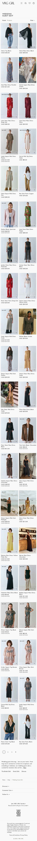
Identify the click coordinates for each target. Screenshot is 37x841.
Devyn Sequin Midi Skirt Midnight (8, 518)
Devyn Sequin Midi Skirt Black (26, 630)
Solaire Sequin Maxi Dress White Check (27, 301)
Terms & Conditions (14, 835)
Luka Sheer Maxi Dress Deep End (8, 121)
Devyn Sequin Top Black (8, 630)
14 (7, 46)
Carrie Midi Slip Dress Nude (26, 157)
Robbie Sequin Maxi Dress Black (27, 593)
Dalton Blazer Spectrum (8, 229)
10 (11, 44)
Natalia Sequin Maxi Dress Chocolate (9, 481)
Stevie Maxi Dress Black (26, 51)
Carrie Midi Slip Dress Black (8, 705)
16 (11, 46)
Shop (9, 780)
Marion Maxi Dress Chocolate (25, 556)
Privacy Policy (24, 835)
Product (9, 20)
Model (4, 20)
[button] (34, 3)
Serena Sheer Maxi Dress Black (26, 265)
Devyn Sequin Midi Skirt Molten (8, 374)
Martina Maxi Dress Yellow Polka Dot (9, 556)
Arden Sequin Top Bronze (9, 667)
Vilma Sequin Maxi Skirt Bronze (26, 667)
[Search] (26, 3)
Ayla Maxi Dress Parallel (8, 85)
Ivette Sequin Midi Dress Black (26, 705)
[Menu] (21, 3)
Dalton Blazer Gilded (25, 336)
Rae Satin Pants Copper (26, 193)
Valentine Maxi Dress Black (9, 592)
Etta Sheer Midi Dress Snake (7, 410)
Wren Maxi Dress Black (26, 409)
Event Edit (16, 771)
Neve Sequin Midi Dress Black (26, 481)
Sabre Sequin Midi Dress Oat (8, 194)
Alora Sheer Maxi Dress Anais (26, 518)
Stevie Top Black (6, 51)
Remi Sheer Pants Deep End (9, 300)
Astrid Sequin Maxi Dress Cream (27, 85)
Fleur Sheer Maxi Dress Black (8, 445)
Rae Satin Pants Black (25, 742)
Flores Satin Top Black (8, 742)
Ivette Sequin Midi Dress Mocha (8, 157)
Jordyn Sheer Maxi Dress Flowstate (8, 265)
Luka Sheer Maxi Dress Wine (26, 121)
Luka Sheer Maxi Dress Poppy (26, 230)
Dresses (24, 771)
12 (13, 44)
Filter (31, 20)
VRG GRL (20, 838)
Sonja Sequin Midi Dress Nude (8, 337)
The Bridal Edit (6, 771)
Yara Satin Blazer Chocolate (27, 445)
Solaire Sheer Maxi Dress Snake (27, 374)
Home (3, 780)
